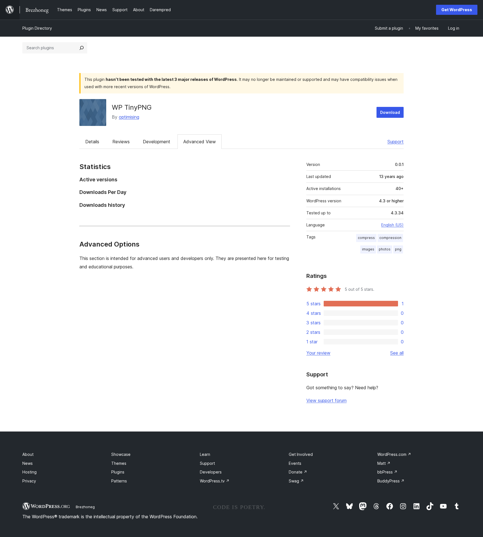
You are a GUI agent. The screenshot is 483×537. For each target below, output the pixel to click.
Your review (318, 353)
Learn (205, 454)
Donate (298, 472)
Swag (296, 481)
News (27, 463)
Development (156, 141)
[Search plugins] (81, 47)
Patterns (119, 481)
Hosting (29, 472)
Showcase (121, 454)
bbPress (387, 472)
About (28, 454)
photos (384, 249)
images (368, 249)
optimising (129, 117)
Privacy (29, 481)
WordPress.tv (214, 481)
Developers (211, 472)
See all (397, 353)
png (398, 249)
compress (366, 238)
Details (92, 141)
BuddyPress (390, 481)
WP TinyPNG (132, 107)
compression (390, 238)
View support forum (326, 400)
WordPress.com (394, 454)
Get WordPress (456, 9)
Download (390, 112)
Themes (118, 463)
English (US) (392, 224)
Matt (383, 463)
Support (395, 141)
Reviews (121, 141)
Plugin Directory (37, 28)
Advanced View (199, 141)
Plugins (117, 472)
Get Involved (301, 454)
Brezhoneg (85, 507)
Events (295, 463)
